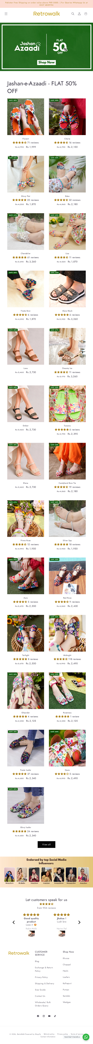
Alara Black (67, 311)
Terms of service (77, 1034)
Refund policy (49, 1034)
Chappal (67, 964)
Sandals (66, 995)
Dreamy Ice (67, 368)
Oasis (67, 770)
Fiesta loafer (25, 770)
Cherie (67, 139)
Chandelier (26, 253)
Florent (26, 139)
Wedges (67, 1002)
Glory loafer (25, 827)
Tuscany (67, 425)
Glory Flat (25, 196)
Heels (65, 970)
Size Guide (40, 989)
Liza (67, 253)
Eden (67, 196)
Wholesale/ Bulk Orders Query (43, 1004)
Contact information (48, 1037)
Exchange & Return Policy (44, 969)
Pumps (66, 989)
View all (46, 844)
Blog (37, 961)
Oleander (26, 713)
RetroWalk (21, 1034)
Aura (26, 598)
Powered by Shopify (33, 1034)
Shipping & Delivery (44, 983)
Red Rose (67, 598)
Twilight (25, 655)
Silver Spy (67, 540)
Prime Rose (26, 540)
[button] (6, 14)
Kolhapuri (67, 983)
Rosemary (67, 713)
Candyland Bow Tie (67, 483)
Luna (26, 368)
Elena (25, 483)
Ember (26, 425)
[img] (46, 904)
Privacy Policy (41, 977)
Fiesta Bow (25, 311)
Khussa (66, 958)
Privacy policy (62, 1034)
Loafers (66, 977)
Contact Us (40, 996)
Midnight (67, 655)
